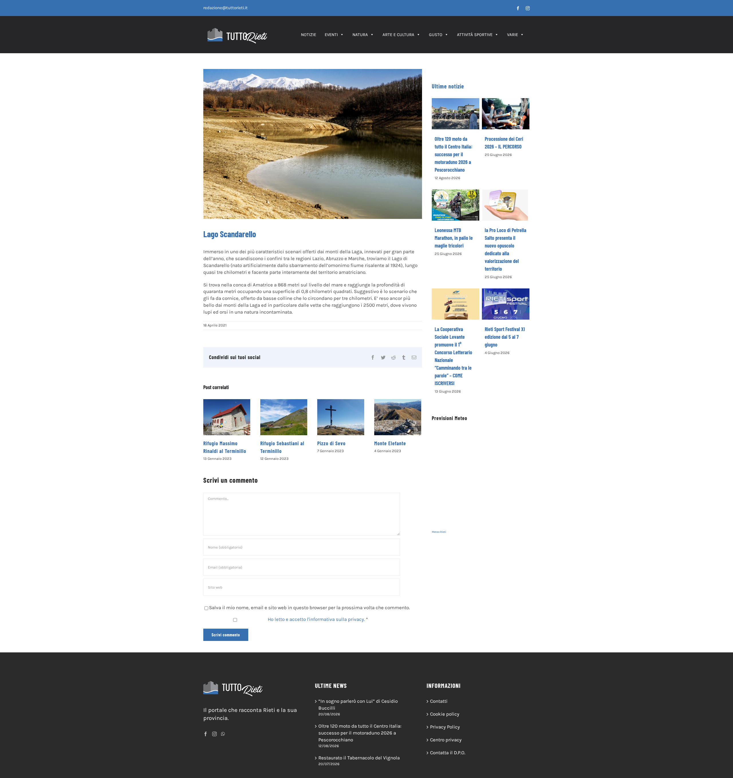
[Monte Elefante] (397, 417)
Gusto (435, 34)
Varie (512, 34)
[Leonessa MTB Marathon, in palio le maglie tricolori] (455, 205)
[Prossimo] (417, 430)
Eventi (331, 34)
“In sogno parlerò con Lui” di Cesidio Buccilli (358, 704)
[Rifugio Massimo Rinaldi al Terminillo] (226, 417)
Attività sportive (474, 34)
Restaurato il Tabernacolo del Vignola (359, 758)
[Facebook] (205, 734)
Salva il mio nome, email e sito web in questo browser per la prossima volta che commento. (309, 607)
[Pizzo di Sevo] (340, 417)
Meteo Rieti (439, 532)
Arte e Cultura (398, 34)
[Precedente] (207, 430)
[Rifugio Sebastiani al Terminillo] (283, 417)
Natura (360, 34)
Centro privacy (446, 740)
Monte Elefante (390, 443)
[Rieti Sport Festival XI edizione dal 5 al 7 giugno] (505, 304)
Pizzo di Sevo (331, 443)
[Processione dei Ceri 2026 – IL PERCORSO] (505, 114)
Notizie (308, 34)
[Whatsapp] (223, 734)
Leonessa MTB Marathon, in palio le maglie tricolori (454, 238)
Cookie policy (444, 714)
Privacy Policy (445, 727)
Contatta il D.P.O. (447, 752)
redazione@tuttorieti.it (225, 7)
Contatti (439, 701)
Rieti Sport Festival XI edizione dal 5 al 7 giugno (505, 337)
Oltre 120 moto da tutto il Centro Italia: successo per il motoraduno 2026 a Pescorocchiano (453, 154)
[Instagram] (214, 734)
